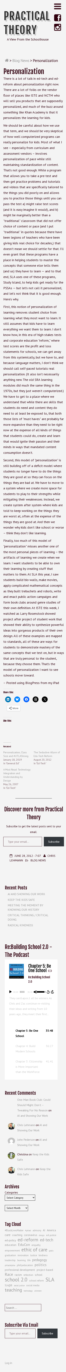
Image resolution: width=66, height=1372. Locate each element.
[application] (31, 992)
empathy (36, 1245)
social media (32, 1285)
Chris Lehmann (26, 1125)
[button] (31, 1033)
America (51, 1230)
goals (51, 1250)
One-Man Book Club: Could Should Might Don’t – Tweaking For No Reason (33, 1105)
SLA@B (8, 1285)
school (38, 1275)
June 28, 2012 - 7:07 (28, 856)
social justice (19, 1285)
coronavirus (30, 1235)
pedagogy (39, 1260)
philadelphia (10, 1265)
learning (21, 1260)
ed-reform (28, 1239)
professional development (20, 1270)
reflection (28, 1275)
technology (28, 1291)
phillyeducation (25, 1265)
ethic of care (34, 1249)
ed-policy (10, 1240)
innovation (23, 1255)
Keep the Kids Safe (21, 900)
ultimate (37, 1291)
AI (44, 1230)
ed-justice (51, 1235)
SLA (49, 1279)
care (7, 1235)
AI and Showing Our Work (26, 894)
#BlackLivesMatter (14, 1230)
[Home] (7, 60)
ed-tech (46, 1240)
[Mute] (35, 992)
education (10, 1245)
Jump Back (48, 992)
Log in (8, 1363)
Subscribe (54, 841)
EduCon (24, 1244)
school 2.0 (16, 1279)
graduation (10, 1255)
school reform (36, 1280)
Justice (33, 1255)
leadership (10, 1260)
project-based (45, 1270)
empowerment (12, 1250)
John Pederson (26, 1139)
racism (18, 1275)
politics (40, 1265)
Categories (11, 1192)
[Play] (10, 992)
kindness (43, 1255)
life (29, 1260)
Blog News (20, 60)
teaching (13, 1290)
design (42, 1235)
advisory (37, 1230)
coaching (17, 1235)
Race (9, 1274)
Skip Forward (52, 992)
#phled (28, 1230)
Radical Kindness (20, 925)
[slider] (22, 992)
